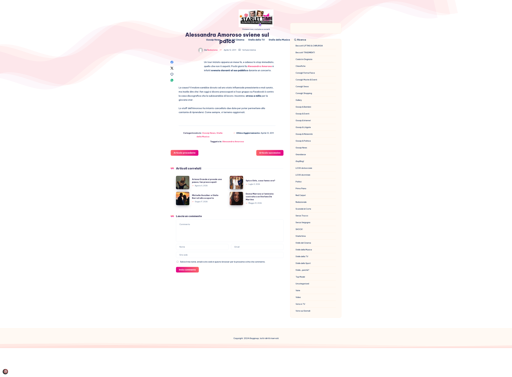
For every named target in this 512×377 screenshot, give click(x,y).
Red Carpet (301, 195)
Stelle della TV (256, 39)
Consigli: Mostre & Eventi (306, 80)
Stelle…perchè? (302, 270)
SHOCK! (299, 229)
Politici (299, 182)
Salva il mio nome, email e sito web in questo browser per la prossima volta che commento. (222, 261)
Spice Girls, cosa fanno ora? (260, 180)
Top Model (300, 277)
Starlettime (301, 236)
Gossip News (213, 39)
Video (298, 297)
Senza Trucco (302, 215)
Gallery (299, 100)
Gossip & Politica (303, 141)
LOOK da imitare (303, 175)
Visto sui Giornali (303, 311)
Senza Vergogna (303, 222)
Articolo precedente (184, 152)
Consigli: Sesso (302, 86)
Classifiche (300, 66)
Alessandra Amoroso (259, 66)
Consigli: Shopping (304, 93)
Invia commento (187, 269)
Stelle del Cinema (234, 39)
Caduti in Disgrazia (304, 59)
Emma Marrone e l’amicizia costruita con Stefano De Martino (259, 196)
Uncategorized (302, 283)
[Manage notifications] (6, 371)
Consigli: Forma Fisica (305, 73)
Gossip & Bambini (303, 107)
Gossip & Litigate (303, 127)
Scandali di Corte (303, 209)
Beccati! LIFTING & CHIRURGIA (309, 46)
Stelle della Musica (279, 39)
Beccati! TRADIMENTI (305, 52)
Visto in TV (300, 304)
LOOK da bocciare (304, 168)
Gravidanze (301, 154)
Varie (298, 290)
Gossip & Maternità (304, 134)
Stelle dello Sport (303, 263)
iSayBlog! (300, 161)
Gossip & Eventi (302, 114)
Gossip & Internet (303, 120)
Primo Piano (301, 188)
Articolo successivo (270, 152)
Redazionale (301, 202)
